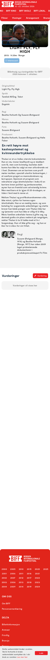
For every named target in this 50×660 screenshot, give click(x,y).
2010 (21, 569)
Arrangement (32, 18)
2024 (37, 586)
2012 (21, 578)
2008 (12, 582)
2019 (29, 586)
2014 (21, 586)
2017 (29, 578)
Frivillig (5, 635)
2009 (12, 586)
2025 (45, 569)
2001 (4, 573)
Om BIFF (6, 603)
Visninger (17, 18)
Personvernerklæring (12, 609)
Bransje (5, 640)
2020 (37, 569)
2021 (37, 573)
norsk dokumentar (12, 42)
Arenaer (6, 630)
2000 (4, 569)
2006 (12, 573)
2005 (12, 569)
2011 (21, 573)
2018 (29, 582)
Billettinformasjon (11, 624)
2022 (37, 578)
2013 (21, 582)
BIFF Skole (25, 11)
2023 (37, 582)
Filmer (4, 18)
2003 (4, 582)
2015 (29, 569)
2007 (12, 578)
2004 (4, 586)
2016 (29, 573)
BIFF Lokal (40, 11)
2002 (4, 578)
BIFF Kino (11, 11)
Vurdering (42, 275)
